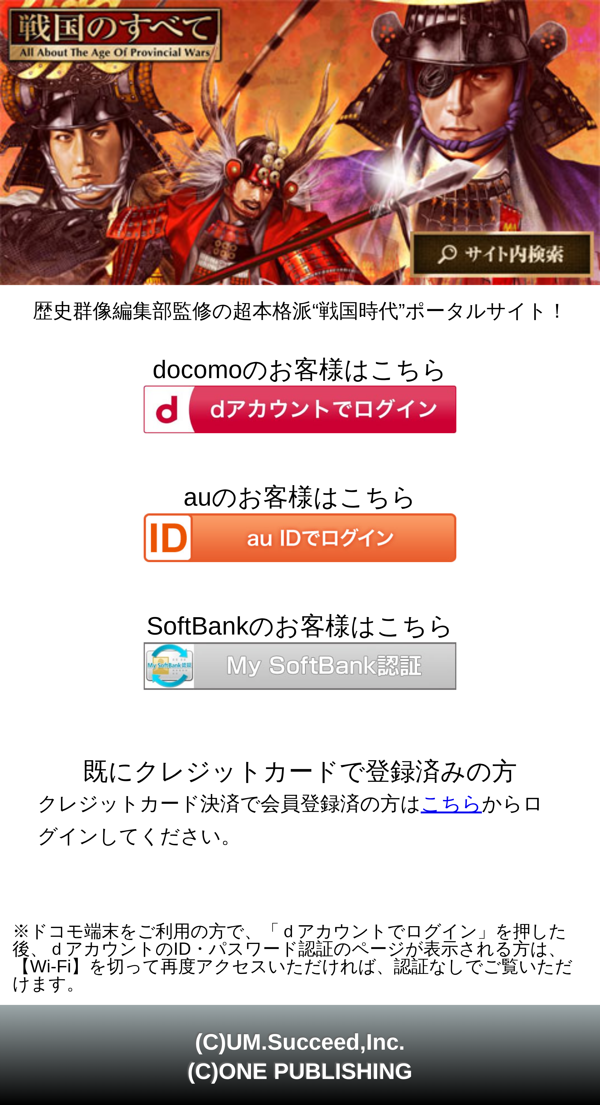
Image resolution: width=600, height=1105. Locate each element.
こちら (451, 803)
